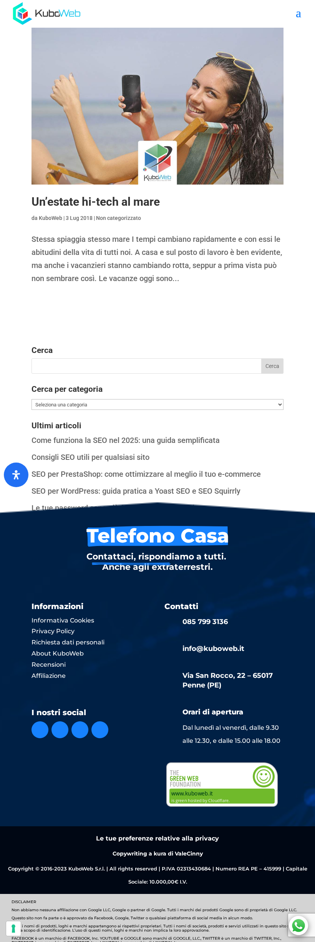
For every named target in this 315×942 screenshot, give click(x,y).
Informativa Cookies (63, 620)
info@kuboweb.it (213, 648)
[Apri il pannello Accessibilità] (16, 475)
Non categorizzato (118, 218)
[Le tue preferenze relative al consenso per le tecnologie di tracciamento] (13, 928)
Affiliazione (49, 675)
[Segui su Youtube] (99, 729)
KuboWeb (50, 218)
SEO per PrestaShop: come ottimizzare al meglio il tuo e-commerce (146, 474)
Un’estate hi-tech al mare (96, 201)
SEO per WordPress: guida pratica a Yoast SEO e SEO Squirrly (136, 491)
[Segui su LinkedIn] (79, 729)
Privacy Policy (53, 631)
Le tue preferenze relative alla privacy (157, 838)
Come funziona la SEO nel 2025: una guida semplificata (126, 440)
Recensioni (49, 664)
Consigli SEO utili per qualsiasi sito (90, 457)
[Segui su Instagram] (59, 729)
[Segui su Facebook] (40, 729)
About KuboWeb (58, 653)
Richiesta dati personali (68, 642)
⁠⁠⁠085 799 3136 (205, 621)
